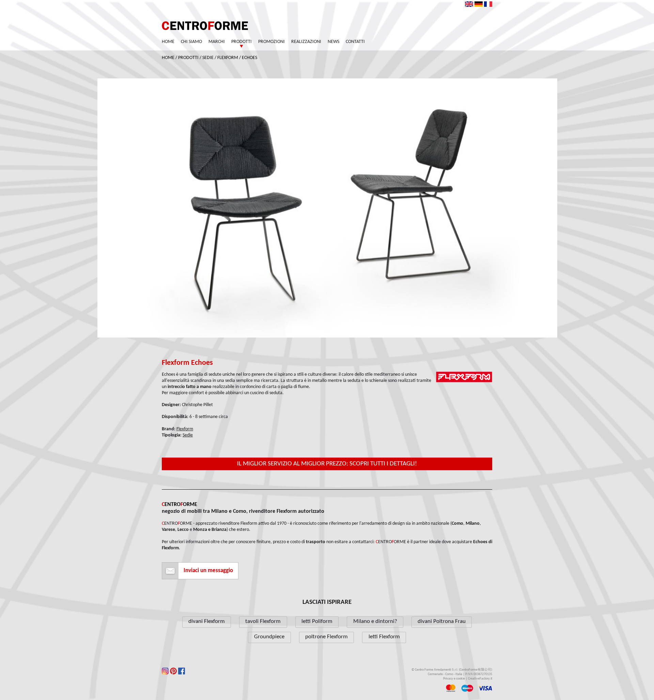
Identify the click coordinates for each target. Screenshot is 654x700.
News (333, 41)
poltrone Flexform (326, 637)
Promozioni (271, 41)
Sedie (208, 57)
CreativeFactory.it (480, 679)
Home (168, 41)
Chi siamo (191, 41)
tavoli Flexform (263, 621)
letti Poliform (316, 621)
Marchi (216, 41)
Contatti (355, 41)
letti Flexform (384, 637)
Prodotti (241, 41)
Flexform (227, 57)
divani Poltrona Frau (442, 621)
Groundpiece (269, 637)
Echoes (249, 57)
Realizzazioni (306, 41)
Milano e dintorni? (375, 621)
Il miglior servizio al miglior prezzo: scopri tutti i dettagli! (327, 464)
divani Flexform (206, 621)
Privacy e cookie (454, 679)
